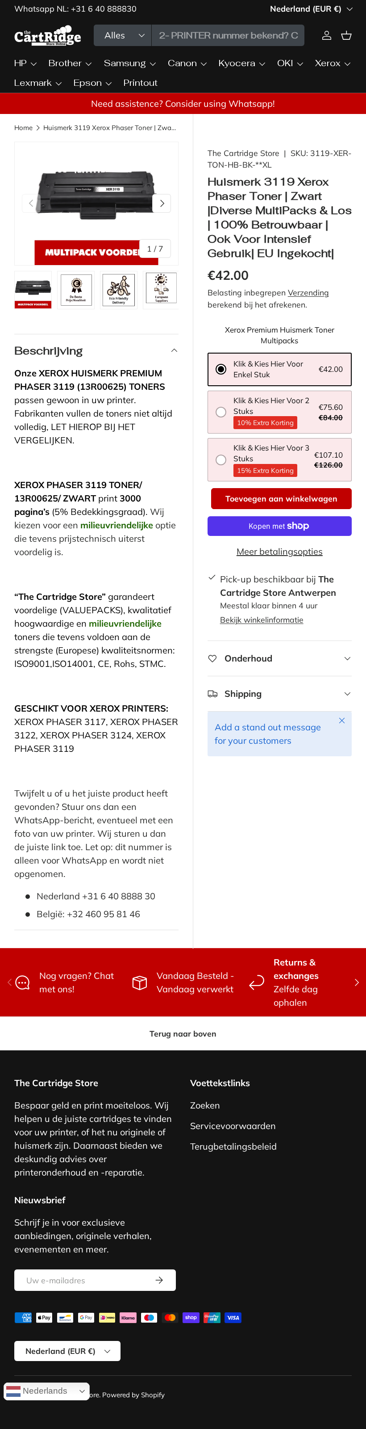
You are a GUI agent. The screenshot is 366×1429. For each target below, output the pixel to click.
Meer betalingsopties (280, 551)
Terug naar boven (183, 1033)
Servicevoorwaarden (233, 1125)
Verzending (308, 292)
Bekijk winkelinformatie (262, 619)
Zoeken (205, 1105)
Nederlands (44, 1390)
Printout (141, 83)
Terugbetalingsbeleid (233, 1146)
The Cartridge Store (243, 153)
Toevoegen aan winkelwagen (281, 498)
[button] (279, 369)
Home (23, 127)
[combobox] (199, 35)
